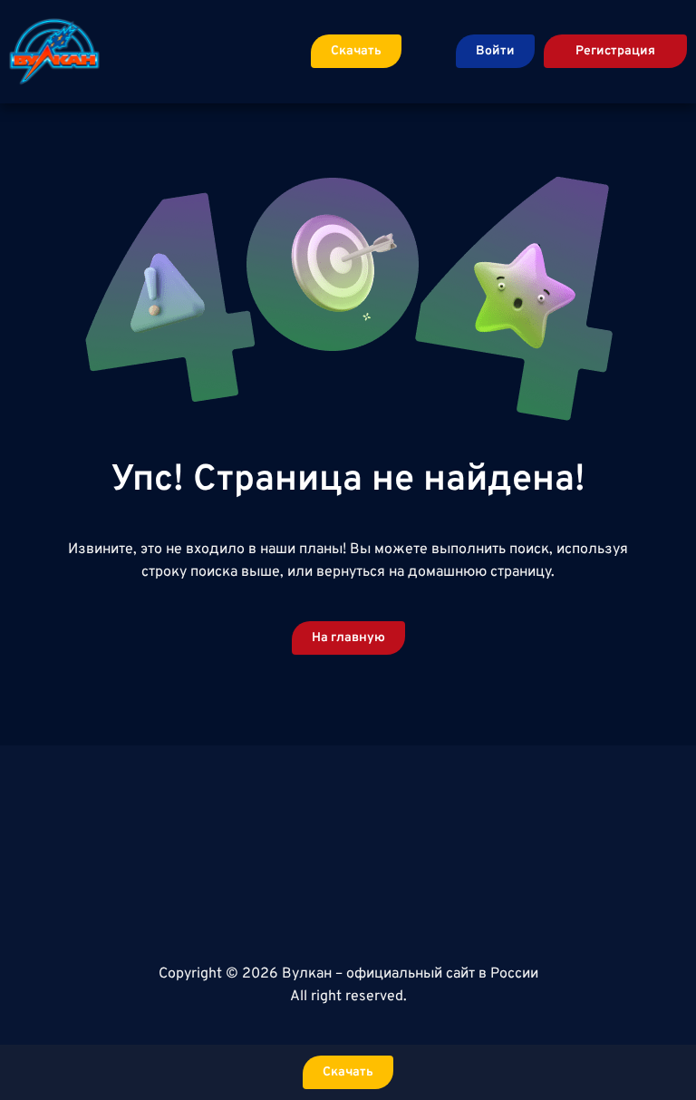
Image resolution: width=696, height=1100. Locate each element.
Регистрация (615, 51)
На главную (348, 638)
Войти (495, 51)
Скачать (356, 51)
